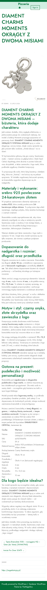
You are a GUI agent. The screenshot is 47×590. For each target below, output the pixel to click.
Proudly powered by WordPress (14, 584)
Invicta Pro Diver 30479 (12, 550)
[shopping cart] (19, 7)
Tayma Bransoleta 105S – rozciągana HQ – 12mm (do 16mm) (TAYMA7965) (21, 543)
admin (6, 103)
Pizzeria (23, 4)
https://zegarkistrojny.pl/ (11, 570)
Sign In (35, 7)
